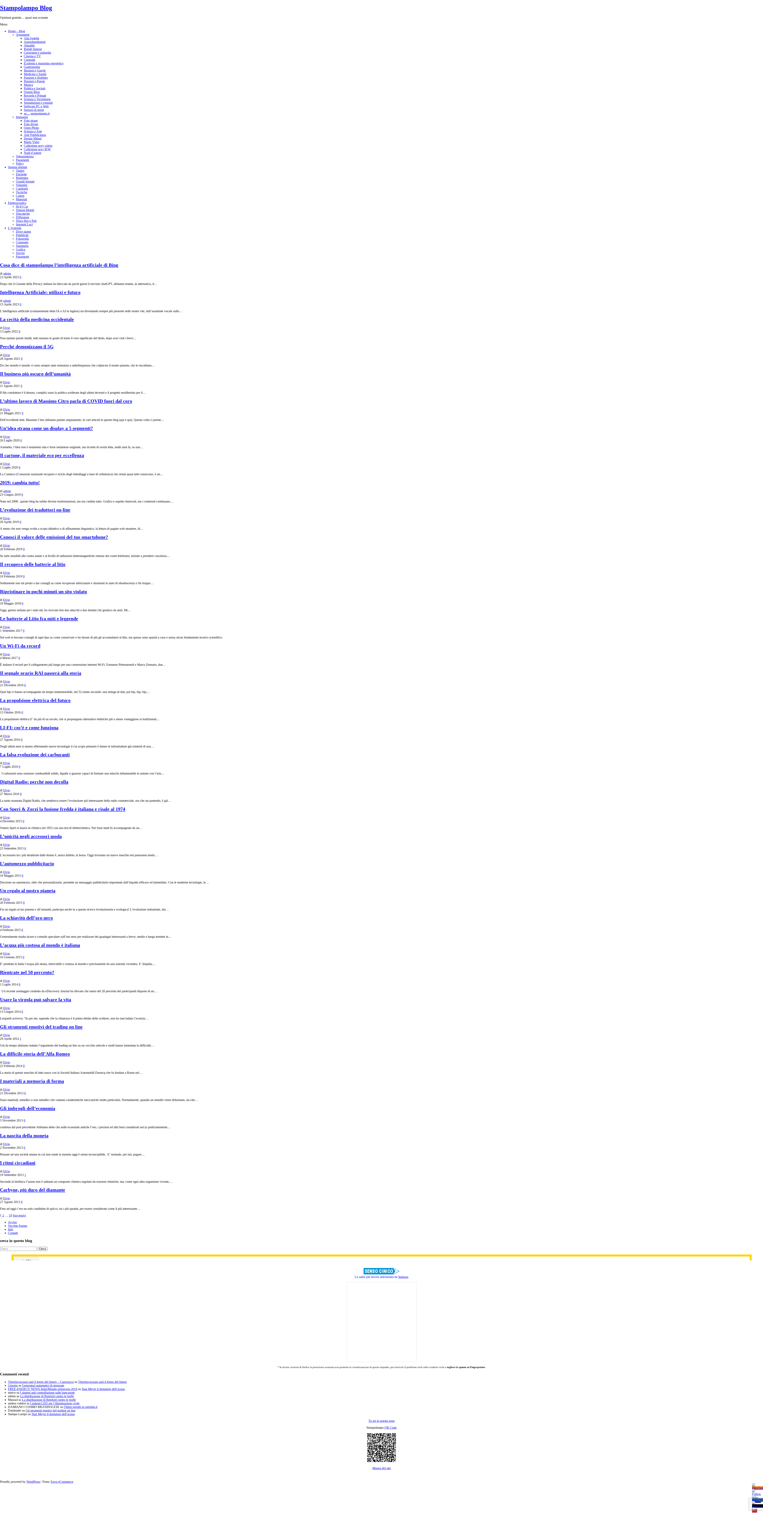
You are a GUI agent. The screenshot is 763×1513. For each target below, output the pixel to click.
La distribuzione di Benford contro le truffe (47, 1396)
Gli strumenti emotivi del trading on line (41, 1026)
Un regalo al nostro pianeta (27, 890)
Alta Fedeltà (31, 38)
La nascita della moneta (24, 1135)
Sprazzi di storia (34, 110)
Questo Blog (32, 92)
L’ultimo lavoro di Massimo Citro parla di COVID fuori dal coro (66, 401)
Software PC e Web (36, 106)
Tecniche (21, 192)
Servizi (20, 253)
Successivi (19, 1215)
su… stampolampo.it (37, 113)
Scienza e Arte (33, 131)
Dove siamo (23, 231)
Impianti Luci (24, 224)
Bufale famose (33, 49)
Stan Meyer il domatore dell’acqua (103, 1389)
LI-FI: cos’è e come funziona (29, 727)
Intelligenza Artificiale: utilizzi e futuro (40, 292)
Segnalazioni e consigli (38, 102)
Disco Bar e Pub (26, 221)
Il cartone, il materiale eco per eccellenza (42, 455)
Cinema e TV (32, 56)
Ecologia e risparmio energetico (43, 63)
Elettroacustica (17, 203)
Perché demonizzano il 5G (27, 346)
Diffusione (22, 217)
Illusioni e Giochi (35, 70)
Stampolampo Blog (26, 7)
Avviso (12, 1222)
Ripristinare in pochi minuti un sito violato (43, 591)
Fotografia (22, 238)
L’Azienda (14, 228)
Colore (20, 195)
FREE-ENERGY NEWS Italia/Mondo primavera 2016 (42, 1389)
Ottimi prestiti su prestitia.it (80, 1407)
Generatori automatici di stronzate (43, 1385)
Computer (22, 242)
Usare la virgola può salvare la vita (35, 999)
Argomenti (22, 34)
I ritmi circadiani (17, 1162)
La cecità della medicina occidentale (37, 319)
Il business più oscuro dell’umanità (35, 373)
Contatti (13, 1233)
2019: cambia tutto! (20, 482)
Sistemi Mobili (25, 210)
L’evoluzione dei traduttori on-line (35, 509)
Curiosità (29, 59)
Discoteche (23, 213)
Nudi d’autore (32, 153)
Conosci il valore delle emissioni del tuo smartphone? (54, 537)
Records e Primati (35, 95)
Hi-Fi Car (22, 206)
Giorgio (13, 1385)
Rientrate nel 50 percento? (27, 972)
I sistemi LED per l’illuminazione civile (54, 1403)
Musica (28, 84)
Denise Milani (33, 138)
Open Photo (31, 127)
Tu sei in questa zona (381, 1421)
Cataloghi (22, 188)
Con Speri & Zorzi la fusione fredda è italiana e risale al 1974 (62, 809)
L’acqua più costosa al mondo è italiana (40, 945)
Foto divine (31, 124)
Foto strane (31, 120)
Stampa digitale (17, 167)
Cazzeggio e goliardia (37, 52)
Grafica (20, 249)
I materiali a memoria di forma (32, 1081)
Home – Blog (16, 31)
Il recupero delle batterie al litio (32, 564)
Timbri (20, 170)
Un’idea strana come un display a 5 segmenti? (46, 428)
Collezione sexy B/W (37, 149)
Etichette (21, 174)
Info (10, 1229)
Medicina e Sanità (35, 74)
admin (7, 273)
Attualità (29, 45)
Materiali (21, 199)
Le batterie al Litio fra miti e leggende (39, 618)
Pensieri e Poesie (34, 81)
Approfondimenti (35, 42)
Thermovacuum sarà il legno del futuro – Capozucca (41, 1382)
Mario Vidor (31, 142)
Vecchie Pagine (17, 1225)
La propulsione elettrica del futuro (35, 700)
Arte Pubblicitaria (35, 135)
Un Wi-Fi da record (20, 645)
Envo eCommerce (62, 1481)
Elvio (6, 327)
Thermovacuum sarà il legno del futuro (102, 1382)
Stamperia (22, 246)
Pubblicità (22, 235)
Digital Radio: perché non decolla (34, 781)
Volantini (21, 185)
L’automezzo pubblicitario (27, 863)
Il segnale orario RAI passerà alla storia (40, 673)
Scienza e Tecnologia (37, 99)
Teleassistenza (25, 156)
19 (10, 1215)
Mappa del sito (381, 1468)
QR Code (390, 1427)
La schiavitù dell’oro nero (26, 917)
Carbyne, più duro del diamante (32, 1189)
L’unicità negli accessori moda (31, 836)
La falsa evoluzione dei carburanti (35, 754)
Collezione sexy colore (38, 145)
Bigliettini (22, 178)
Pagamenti (22, 160)
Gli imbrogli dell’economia (27, 1108)
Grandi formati (25, 181)
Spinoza (403, 1277)
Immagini (22, 117)
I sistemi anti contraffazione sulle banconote (47, 1392)
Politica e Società (34, 88)
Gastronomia (32, 67)
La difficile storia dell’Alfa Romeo (35, 1053)
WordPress (33, 1481)
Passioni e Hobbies (36, 77)
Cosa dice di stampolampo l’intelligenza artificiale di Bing (59, 265)
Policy (20, 163)
